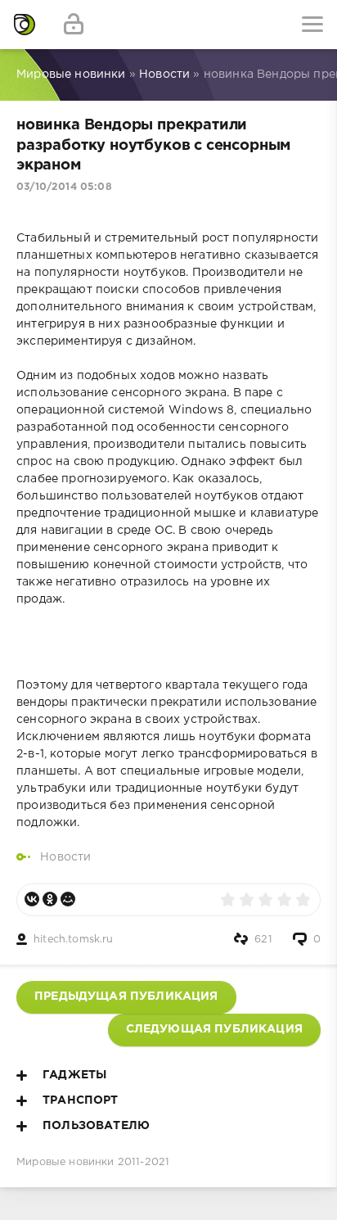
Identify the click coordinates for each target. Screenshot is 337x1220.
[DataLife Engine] (24, 24)
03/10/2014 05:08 (64, 187)
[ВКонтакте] (32, 899)
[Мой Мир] (68, 899)
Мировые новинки (65, 1162)
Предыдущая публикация (126, 996)
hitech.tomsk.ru (74, 939)
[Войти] (73, 24)
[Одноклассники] (50, 899)
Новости (65, 857)
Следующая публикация (214, 1029)
